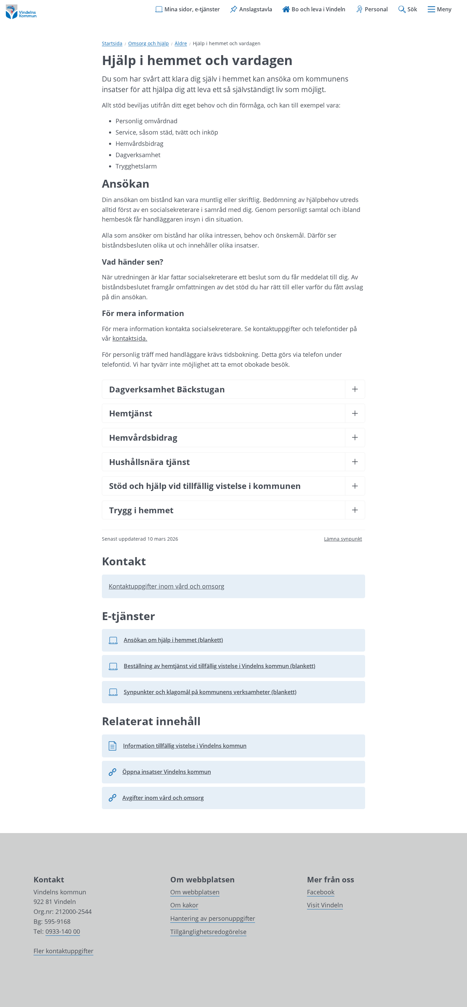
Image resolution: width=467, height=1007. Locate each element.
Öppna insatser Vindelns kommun (166, 772)
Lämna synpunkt (343, 539)
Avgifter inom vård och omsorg (163, 798)
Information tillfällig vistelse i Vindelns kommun (177, 748)
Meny (444, 9)
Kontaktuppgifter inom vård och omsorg (166, 586)
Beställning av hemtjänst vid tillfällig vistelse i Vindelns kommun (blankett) (211, 668)
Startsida (112, 43)
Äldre (181, 43)
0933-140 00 (62, 931)
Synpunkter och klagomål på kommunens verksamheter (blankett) (202, 694)
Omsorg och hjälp (148, 43)
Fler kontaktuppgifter (63, 951)
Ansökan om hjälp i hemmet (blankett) (171, 642)
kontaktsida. (129, 338)
